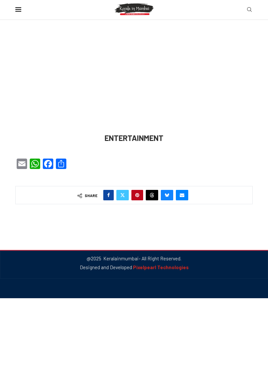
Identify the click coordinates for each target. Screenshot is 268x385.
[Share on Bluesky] (167, 195)
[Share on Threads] (152, 195)
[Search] (249, 10)
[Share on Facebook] (108, 195)
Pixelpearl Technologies (161, 267)
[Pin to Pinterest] (137, 195)
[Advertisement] (134, 85)
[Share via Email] (182, 195)
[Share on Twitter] (122, 195)
